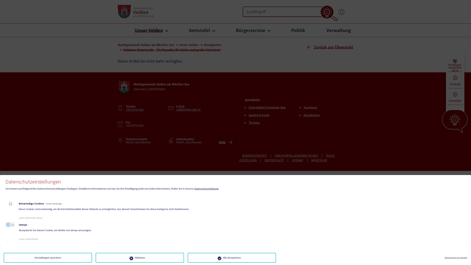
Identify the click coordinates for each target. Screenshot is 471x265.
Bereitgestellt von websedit (456, 257)
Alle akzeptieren (232, 257)
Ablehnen (140, 257)
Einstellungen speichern (48, 257)
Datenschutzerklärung (206, 188)
